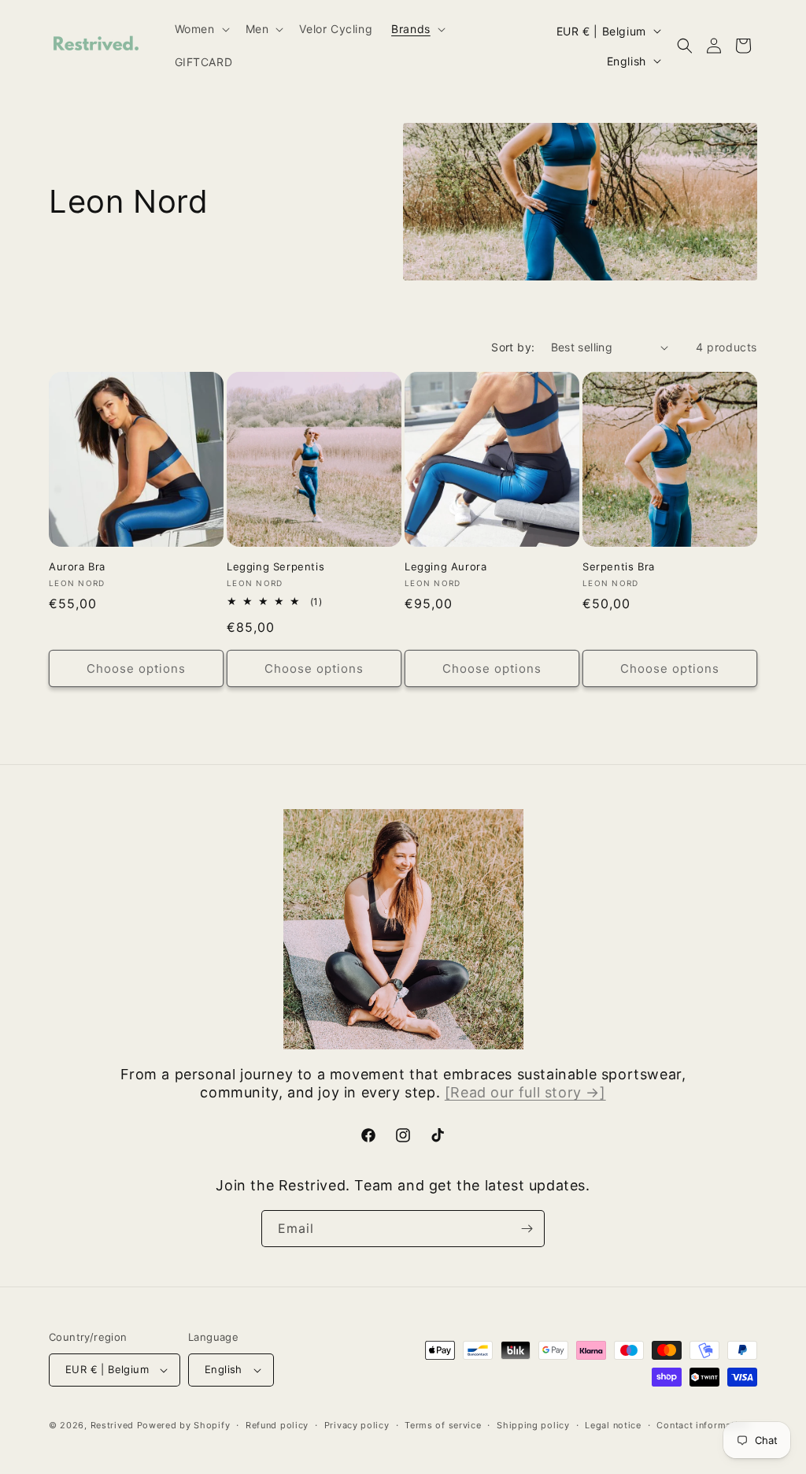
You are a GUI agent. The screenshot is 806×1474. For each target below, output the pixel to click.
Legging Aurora (445, 566)
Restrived (112, 1425)
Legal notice (613, 1425)
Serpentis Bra (618, 566)
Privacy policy (357, 1425)
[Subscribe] (526, 1228)
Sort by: (512, 347)
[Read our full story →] (525, 1092)
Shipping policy (533, 1425)
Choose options (136, 668)
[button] (200, 29)
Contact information (702, 1425)
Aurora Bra (77, 566)
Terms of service (443, 1425)
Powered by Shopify (184, 1425)
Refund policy (277, 1425)
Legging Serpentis (275, 566)
